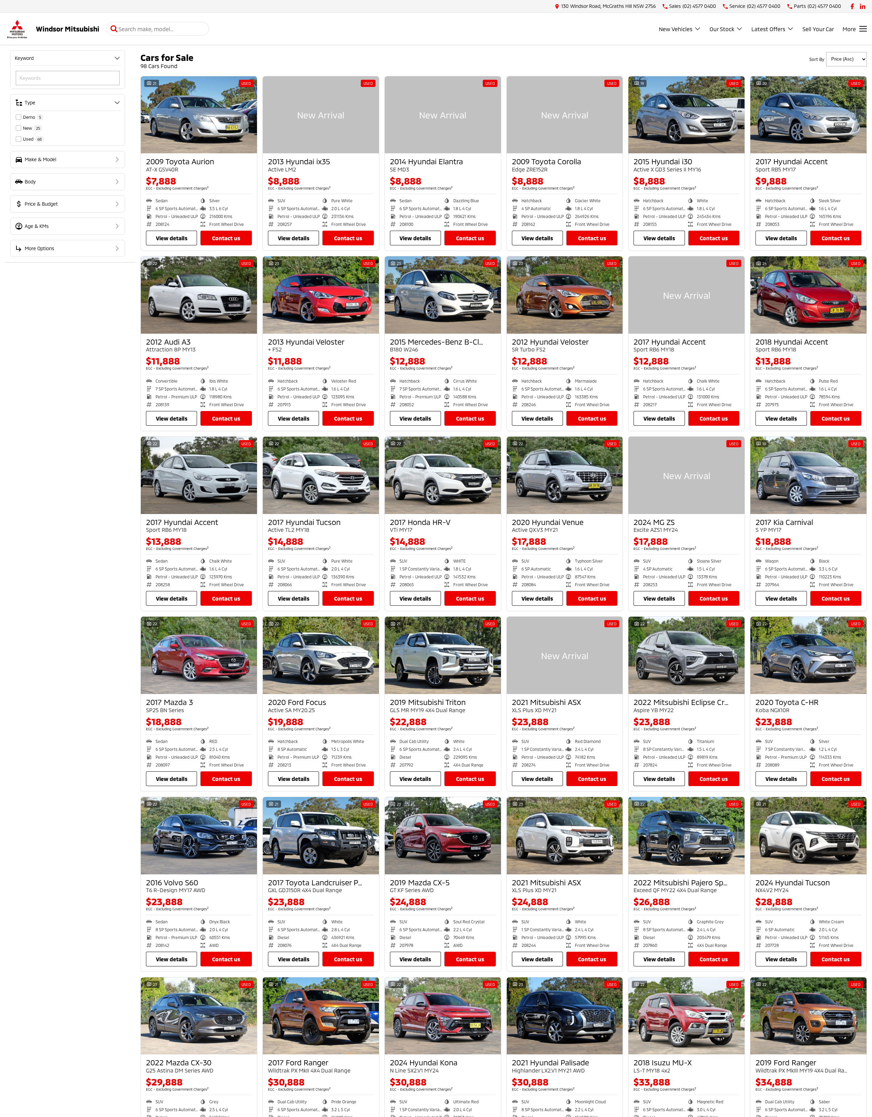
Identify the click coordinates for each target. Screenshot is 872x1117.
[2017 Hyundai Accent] (808, 115)
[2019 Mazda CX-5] (443, 835)
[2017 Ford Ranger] (321, 1016)
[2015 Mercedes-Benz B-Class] (443, 295)
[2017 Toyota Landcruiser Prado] (321, 835)
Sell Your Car (818, 29)
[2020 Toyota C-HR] (808, 655)
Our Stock (722, 29)
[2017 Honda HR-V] (443, 475)
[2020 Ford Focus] (321, 655)
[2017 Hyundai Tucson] (321, 475)
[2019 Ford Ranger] (808, 1016)
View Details (171, 238)
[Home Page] (17, 29)
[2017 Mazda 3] (199, 655)
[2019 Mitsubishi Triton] (443, 655)
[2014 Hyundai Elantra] (443, 115)
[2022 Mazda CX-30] (199, 1016)
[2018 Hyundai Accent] (808, 295)
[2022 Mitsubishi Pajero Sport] (686, 835)
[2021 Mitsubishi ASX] (565, 655)
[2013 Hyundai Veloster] (321, 295)
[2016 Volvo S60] (199, 835)
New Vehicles (675, 29)
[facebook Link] (852, 6)
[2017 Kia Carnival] (808, 475)
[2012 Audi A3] (199, 295)
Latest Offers (768, 29)
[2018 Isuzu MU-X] (686, 1016)
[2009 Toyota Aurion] (199, 115)
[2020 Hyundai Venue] (565, 475)
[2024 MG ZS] (686, 475)
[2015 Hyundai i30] (686, 115)
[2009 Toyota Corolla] (565, 115)
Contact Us (226, 238)
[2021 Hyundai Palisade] (565, 1016)
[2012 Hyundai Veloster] (565, 295)
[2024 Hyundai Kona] (443, 1016)
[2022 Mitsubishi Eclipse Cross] (686, 655)
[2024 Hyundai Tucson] (808, 835)
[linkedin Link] (862, 6)
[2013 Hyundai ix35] (321, 115)
